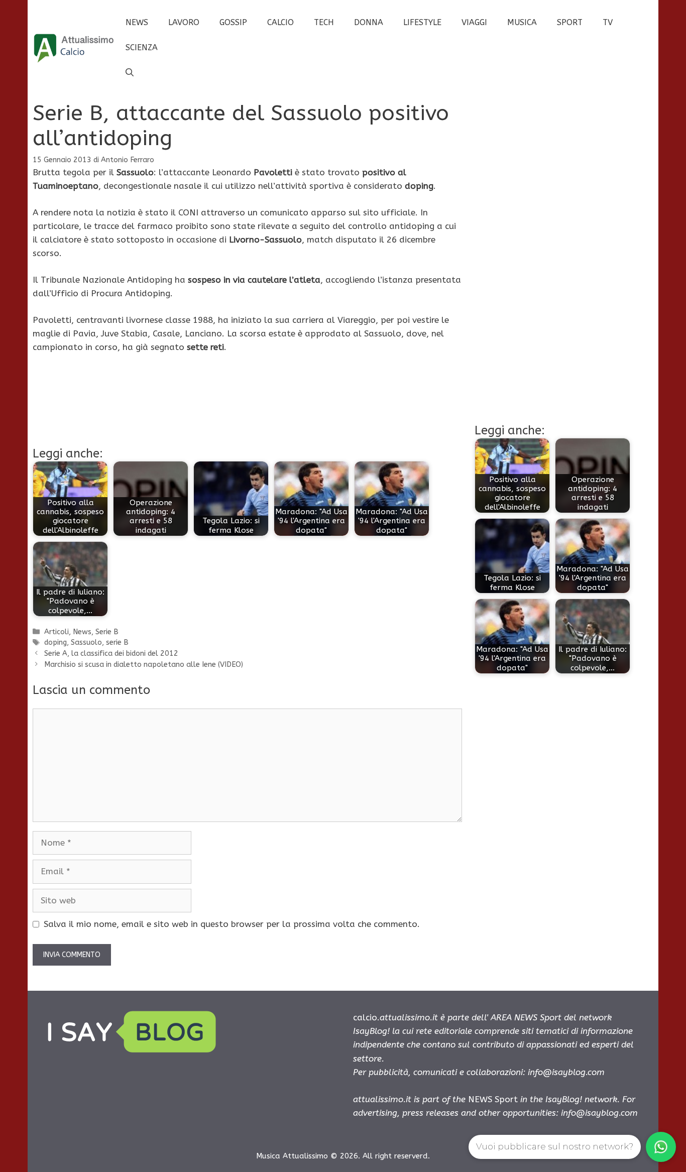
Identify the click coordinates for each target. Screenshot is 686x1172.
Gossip (233, 22)
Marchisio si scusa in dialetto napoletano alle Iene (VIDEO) (143, 664)
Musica (522, 22)
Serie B (107, 632)
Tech (324, 22)
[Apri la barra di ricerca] (130, 72)
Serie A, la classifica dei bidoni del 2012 (111, 653)
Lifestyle (422, 22)
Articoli (56, 632)
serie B (117, 642)
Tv (608, 22)
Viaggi (474, 22)
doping (55, 642)
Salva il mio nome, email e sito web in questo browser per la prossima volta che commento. (232, 924)
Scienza (142, 47)
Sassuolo (86, 642)
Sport (570, 22)
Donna (368, 22)
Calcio (280, 22)
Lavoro (183, 22)
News (137, 22)
